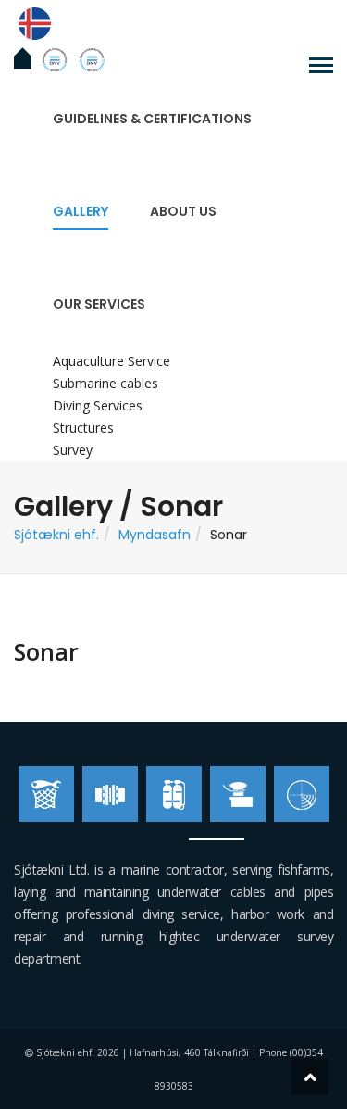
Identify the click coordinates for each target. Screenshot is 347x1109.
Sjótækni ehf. (56, 534)
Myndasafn (154, 534)
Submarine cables (105, 383)
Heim (22, 58)
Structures (83, 427)
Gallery (80, 211)
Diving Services (98, 405)
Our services (99, 304)
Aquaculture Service (111, 361)
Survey (73, 450)
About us (183, 211)
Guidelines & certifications (152, 118)
